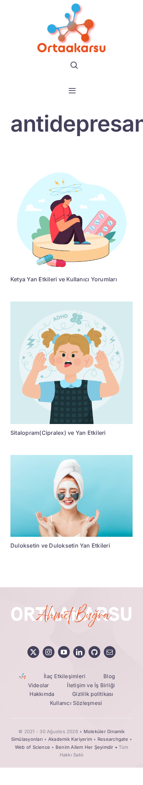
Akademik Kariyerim (70, 739)
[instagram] (48, 652)
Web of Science (32, 747)
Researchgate (113, 739)
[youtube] (64, 652)
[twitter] (33, 652)
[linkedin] (79, 652)
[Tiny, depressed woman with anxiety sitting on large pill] (71, 170)
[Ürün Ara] (74, 65)
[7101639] (71, 304)
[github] (94, 652)
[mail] (110, 652)
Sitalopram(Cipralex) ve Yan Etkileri (58, 432)
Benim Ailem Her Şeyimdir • (87, 747)
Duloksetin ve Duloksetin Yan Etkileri (60, 545)
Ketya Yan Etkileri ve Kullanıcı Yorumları (63, 279)
